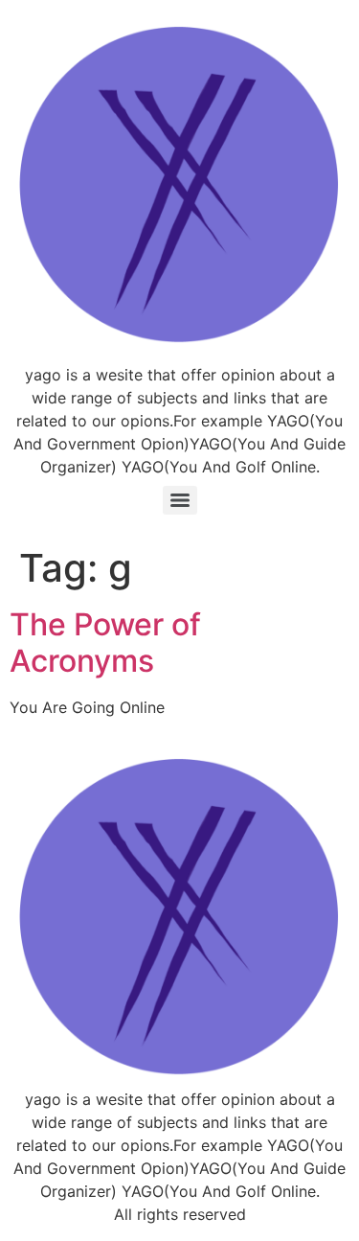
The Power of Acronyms (105, 642)
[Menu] (180, 500)
